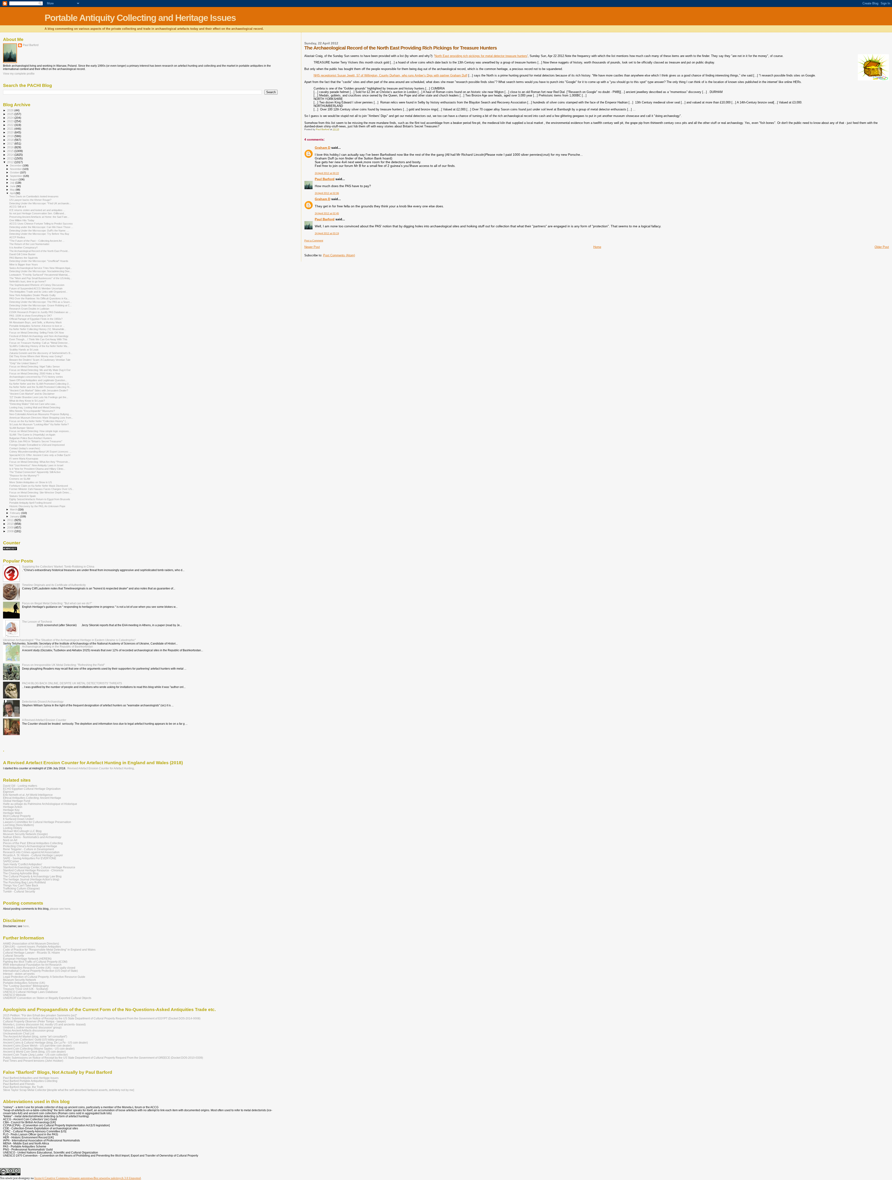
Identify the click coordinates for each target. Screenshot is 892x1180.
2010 (10, 523)
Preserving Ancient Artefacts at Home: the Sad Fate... (39, 216)
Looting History (12, 828)
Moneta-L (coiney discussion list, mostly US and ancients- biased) (44, 1024)
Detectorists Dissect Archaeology (42, 701)
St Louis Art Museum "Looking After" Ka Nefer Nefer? (39, 424)
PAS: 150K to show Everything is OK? (30, 315)
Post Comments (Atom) (339, 255)
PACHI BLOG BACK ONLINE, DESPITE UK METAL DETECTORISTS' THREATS (72, 683)
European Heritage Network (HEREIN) (27, 958)
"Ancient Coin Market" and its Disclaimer (32, 393)
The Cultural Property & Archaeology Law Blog (32, 876)
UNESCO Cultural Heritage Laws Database (30, 991)
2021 (10, 128)
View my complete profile (19, 73)
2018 (10, 139)
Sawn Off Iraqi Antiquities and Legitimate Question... (38, 380)
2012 (10, 162)
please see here (60, 908)
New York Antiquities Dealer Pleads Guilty (32, 295)
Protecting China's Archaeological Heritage (30, 846)
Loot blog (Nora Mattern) (18, 824)
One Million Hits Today (21, 220)
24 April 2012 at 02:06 (327, 193)
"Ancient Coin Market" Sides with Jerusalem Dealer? (38, 390)
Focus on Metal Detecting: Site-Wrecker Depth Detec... (40, 492)
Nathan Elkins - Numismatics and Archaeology (32, 837)
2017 (10, 143)
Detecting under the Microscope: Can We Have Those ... (41, 227)
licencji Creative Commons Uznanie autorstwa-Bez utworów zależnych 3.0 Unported (87, 1178)
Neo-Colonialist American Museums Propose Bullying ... (40, 414)
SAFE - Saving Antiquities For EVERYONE (29, 858)
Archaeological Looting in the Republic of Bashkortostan (57, 646)
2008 (10, 531)
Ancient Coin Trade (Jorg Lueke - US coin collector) (35, 1054)
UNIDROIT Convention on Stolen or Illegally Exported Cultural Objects (47, 997)
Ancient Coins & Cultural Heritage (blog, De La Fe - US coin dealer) (45, 1042)
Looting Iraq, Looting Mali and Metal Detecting (34, 407)
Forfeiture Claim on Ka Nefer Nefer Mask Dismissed (38, 485)
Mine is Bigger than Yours (23, 264)
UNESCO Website (14, 994)
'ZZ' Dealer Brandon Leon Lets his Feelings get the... (38, 397)
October (15, 172)
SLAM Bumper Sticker (21, 427)
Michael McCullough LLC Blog (22, 831)
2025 (10, 114)
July (12, 182)
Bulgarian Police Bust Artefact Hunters (30, 438)
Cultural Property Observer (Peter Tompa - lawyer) (34, 1021)
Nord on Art (10, 840)
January (15, 516)
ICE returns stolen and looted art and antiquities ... (37, 210)
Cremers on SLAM (19, 478)
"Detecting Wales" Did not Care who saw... (33, 404)
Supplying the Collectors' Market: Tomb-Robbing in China (58, 566)
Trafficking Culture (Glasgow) (21, 888)
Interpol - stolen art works (19, 973)
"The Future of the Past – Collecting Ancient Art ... (37, 240)
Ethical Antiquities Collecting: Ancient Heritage (32, 797)
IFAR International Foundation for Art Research (32, 964)
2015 (10, 150)
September (16, 176)
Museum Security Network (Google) (25, 834)
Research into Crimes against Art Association (31, 852)
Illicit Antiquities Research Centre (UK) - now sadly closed (39, 967)
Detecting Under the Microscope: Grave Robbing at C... (40, 305)
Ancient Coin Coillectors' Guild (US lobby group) (33, 1039)
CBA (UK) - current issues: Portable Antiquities (32, 946)
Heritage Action (12, 806)
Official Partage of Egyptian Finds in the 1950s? (35, 318)
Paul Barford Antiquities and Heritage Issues (31, 1077)
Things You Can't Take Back (20, 885)
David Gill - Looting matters (20, 785)
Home (597, 247)
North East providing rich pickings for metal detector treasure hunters (481, 56)
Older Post (882, 247)
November (16, 169)
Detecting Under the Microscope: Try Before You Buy (39, 233)
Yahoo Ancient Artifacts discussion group (28, 1030)
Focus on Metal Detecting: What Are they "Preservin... (39, 461)
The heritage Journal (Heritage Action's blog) (31, 879)
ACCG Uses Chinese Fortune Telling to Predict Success (41, 223)
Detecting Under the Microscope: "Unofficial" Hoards (38, 261)
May (13, 189)
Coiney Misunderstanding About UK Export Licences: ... (40, 451)
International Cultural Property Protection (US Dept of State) (40, 970)
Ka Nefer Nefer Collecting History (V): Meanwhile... (37, 329)
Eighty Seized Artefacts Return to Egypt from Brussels (39, 499)
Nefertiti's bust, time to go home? (27, 281)
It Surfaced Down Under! (18, 818)
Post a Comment (313, 240)
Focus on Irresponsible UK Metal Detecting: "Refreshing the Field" (63, 664)
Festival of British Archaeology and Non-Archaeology (39, 336)
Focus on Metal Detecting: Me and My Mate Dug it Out (39, 370)
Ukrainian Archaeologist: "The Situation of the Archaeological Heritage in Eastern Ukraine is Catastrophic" (69, 639)
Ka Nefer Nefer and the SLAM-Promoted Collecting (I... (40, 383)
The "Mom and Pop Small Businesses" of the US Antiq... (40, 278)
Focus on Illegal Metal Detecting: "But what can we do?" (57, 603)
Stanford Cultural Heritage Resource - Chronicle (33, 870)
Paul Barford (324, 179)
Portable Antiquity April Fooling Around (30, 502)
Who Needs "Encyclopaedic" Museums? (32, 411)
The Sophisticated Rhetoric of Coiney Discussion (36, 285)
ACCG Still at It (17, 206)
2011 (10, 520)
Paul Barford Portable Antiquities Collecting (30, 1080)
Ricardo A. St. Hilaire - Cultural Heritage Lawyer (33, 855)
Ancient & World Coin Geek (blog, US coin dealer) (34, 1051)
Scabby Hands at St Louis (24, 349)
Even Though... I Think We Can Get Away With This (38, 339)
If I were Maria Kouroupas (23, 458)
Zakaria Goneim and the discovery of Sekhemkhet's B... (40, 353)
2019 (10, 136)
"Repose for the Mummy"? (24, 475)
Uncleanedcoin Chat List (18, 1033)
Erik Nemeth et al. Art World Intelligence (28, 794)
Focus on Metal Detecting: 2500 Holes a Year (34, 373)
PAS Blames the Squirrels (23, 257)
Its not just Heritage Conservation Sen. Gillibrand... (37, 213)
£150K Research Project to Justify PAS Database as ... (40, 312)
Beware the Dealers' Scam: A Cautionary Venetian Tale (39, 359)
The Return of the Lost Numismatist (29, 244)
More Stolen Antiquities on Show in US (30, 482)
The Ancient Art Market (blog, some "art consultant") (35, 1036)
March (14, 509)
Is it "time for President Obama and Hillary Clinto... (37, 468)
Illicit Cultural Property (17, 815)
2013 (10, 158)
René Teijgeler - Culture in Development (28, 849)
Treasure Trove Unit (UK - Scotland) (25, 988)
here (26, 926)
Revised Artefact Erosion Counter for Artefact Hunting (100, 768)
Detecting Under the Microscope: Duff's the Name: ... (39, 230)
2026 (10, 110)
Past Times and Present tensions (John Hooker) (33, 1060)
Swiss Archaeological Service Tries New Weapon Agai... (40, 268)
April (13, 193)
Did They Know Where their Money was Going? (36, 356)
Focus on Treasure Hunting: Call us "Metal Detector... (39, 342)
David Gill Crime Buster (22, 254)
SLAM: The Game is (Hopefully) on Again (32, 434)
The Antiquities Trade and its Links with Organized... (38, 291)
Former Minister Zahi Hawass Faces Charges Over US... (41, 489)
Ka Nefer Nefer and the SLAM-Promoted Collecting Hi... (40, 387)
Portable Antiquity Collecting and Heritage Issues (140, 18)
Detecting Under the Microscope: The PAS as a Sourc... (40, 302)
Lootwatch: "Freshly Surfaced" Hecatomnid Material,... (39, 274)
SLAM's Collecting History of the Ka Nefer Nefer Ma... (39, 346)
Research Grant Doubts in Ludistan (29, 308)
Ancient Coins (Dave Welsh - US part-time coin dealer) (37, 1045)
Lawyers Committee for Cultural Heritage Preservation (37, 821)
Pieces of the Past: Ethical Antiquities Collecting (33, 843)
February (15, 513)
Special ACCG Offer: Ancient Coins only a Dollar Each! (39, 455)
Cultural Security (13, 955)
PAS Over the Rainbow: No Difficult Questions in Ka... (39, 298)
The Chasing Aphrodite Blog (21, 873)
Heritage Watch (13, 812)
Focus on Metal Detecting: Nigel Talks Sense (34, 366)
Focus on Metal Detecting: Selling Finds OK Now (36, 332)
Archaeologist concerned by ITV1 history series (36, 376)
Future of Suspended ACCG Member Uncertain (35, 288)
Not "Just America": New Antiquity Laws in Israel (36, 465)
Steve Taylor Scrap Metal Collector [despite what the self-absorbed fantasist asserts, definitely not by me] (68, 1089)
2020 (10, 132)
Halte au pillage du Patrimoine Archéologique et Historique (40, 803)
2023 (10, 121)
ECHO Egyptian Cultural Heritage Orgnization (32, 788)
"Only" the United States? (23, 363)
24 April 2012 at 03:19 (327, 233)
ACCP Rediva (17, 237)
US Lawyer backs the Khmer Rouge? (30, 199)
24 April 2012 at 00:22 (327, 173)
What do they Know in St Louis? (27, 400)
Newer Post (312, 247)
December (16, 165)
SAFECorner (11, 861)
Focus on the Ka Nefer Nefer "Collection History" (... (38, 421)
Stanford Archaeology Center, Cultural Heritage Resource (39, 867)
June (13, 186)
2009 (10, 527)
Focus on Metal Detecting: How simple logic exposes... (40, 431)
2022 (10, 124)
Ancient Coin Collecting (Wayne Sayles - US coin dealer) (39, 1048)
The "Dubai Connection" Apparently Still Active (35, 472)
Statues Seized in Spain (22, 496)
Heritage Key (11, 809)
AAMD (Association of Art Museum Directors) (31, 943)
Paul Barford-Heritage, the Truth (23, 1086)
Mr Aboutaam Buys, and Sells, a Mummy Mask (35, 322)
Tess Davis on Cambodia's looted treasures (34, 196)
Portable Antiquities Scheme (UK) (24, 982)
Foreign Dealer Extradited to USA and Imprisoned (37, 444)
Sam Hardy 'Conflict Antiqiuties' (22, 864)
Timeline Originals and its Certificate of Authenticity (54, 584)
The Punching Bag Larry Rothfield (24, 882)
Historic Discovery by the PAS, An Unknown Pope (37, 506)
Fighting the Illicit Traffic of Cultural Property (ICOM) (35, 961)
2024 (10, 117)
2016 (10, 147)
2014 (10, 154)
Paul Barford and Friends (19, 1083)
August (14, 179)
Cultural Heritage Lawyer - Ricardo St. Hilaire (31, 952)
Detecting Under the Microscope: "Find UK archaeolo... (40, 203)
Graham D (322, 147)
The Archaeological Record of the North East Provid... (39, 251)
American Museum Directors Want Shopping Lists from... (41, 417)
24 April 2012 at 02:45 (327, 213)
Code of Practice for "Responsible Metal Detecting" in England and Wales (49, 949)
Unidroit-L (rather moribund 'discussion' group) (32, 1027)
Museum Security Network (19, 979)
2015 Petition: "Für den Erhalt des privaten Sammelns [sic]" (40, 1015)
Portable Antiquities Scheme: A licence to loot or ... (37, 325)
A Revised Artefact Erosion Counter (44, 719)
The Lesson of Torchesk (37, 621)
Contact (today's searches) (24, 448)
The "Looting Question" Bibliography (26, 985)
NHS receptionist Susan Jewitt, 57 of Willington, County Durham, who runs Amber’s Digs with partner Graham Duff (390, 75)
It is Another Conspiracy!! (23, 247)
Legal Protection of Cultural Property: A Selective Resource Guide (44, 976)
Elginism (8, 791)
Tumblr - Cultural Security (19, 891)
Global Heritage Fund (16, 800)
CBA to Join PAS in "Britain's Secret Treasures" (35, 441)
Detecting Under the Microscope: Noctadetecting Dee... (40, 271)
